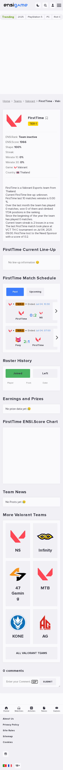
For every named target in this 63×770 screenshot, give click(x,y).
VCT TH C (12, 230)
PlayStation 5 (33, 16)
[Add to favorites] (46, 118)
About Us (8, 718)
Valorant (22, 167)
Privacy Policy (11, 724)
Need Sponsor (48, 233)
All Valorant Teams (31, 653)
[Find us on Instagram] (5, 754)
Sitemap (8, 736)
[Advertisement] (31, 57)
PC (45, 16)
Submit (47, 681)
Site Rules (9, 730)
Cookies (8, 742)
